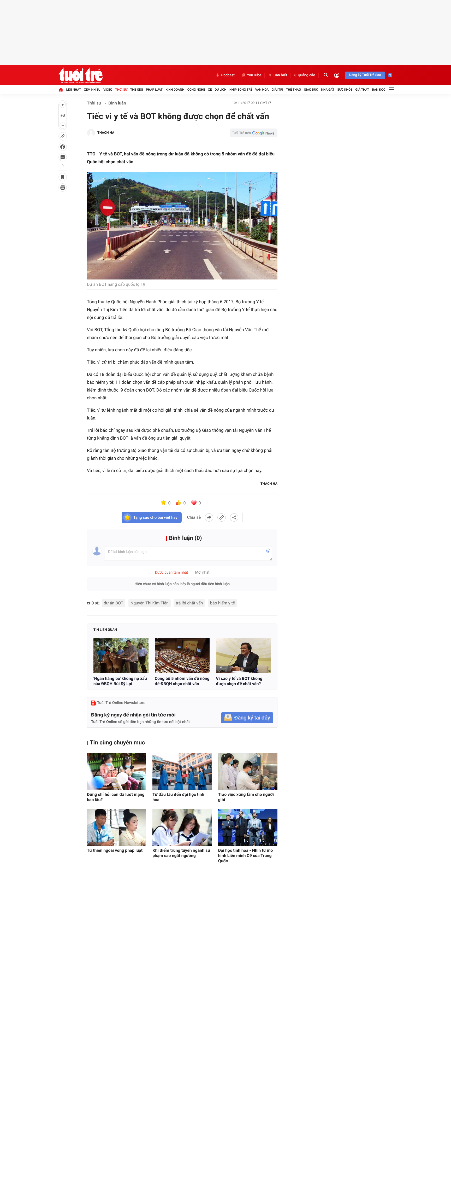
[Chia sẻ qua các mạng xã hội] (234, 517)
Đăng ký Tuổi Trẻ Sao (365, 75)
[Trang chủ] (60, 89)
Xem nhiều (92, 89)
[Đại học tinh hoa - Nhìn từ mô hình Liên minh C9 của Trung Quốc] (247, 827)
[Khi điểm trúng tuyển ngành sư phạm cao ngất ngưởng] (182, 827)
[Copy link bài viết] (221, 517)
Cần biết (280, 75)
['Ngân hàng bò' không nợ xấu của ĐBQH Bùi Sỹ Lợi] (121, 655)
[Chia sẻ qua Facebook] (209, 517)
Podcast (228, 75)
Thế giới (136, 89)
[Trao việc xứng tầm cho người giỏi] (247, 771)
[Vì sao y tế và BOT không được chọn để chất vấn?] (243, 655)
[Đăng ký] (247, 718)
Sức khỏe (344, 89)
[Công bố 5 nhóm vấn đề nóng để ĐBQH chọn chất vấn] (182, 655)
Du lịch (221, 89)
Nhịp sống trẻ (240, 89)
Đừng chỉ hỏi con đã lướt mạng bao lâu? (116, 797)
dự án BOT (113, 602)
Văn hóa (262, 89)
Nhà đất (327, 89)
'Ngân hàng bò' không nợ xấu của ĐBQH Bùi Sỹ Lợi (120, 681)
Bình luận (117, 103)
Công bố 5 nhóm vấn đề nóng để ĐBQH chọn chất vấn (182, 681)
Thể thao (293, 89)
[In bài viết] (62, 187)
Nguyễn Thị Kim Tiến (149, 602)
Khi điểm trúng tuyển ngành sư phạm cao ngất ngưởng (181, 853)
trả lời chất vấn (189, 602)
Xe (210, 89)
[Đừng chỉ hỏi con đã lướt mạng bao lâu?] (116, 771)
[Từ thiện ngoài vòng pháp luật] (116, 827)
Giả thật (362, 89)
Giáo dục (311, 89)
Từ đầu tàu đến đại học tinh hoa (178, 797)
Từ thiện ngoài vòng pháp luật (115, 850)
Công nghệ (196, 89)
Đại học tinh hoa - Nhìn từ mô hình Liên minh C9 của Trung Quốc (245, 855)
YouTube (254, 75)
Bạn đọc (378, 89)
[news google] (253, 133)
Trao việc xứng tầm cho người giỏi (246, 797)
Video (107, 89)
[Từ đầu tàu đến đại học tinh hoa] (182, 771)
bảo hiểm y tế (222, 602)
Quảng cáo (306, 75)
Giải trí (277, 89)
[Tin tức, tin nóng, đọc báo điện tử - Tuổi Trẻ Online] (80, 75)
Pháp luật (154, 89)
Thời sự (121, 89)
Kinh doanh (174, 89)
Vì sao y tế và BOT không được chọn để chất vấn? (239, 681)
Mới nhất (73, 89)
